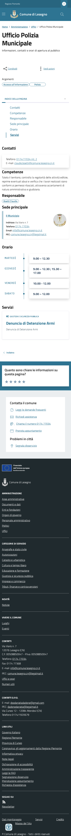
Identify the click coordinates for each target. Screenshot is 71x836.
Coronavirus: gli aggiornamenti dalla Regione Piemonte (32, 748)
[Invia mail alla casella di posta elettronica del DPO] (27, 703)
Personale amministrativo (16, 520)
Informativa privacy (12, 754)
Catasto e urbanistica (13, 560)
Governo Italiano (11, 732)
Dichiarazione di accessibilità (17, 764)
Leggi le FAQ (9, 773)
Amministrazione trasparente (18, 769)
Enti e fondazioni (11, 510)
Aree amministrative (13, 499)
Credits (60, 819)
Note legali (8, 759)
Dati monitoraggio (11, 819)
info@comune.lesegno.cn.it (27, 230)
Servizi (38, 819)
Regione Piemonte (12, 3)
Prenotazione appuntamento (18, 781)
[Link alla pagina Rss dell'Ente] (4, 802)
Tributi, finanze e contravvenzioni (20, 587)
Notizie (6, 605)
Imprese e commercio (13, 581)
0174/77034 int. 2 (26, 159)
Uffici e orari (8, 679)
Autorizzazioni (9, 555)
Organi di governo (11, 515)
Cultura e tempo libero (14, 565)
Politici (5, 526)
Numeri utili (8, 684)
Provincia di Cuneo (12, 743)
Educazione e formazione (15, 571)
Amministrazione (19, 26)
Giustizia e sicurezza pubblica (17, 576)
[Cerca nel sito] (60, 14)
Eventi (5, 628)
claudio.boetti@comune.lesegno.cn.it (34, 163)
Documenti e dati (11, 504)
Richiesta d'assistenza (14, 785)
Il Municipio (12, 216)
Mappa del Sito (23, 823)
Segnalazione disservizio (15, 777)
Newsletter (8, 807)
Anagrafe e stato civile (14, 549)
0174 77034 (22, 226)
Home (5, 26)
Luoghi (5, 623)
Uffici (33, 26)
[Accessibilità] (8, 827)
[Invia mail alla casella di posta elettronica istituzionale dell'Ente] (25, 668)
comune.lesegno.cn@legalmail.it (28, 234)
